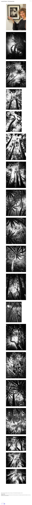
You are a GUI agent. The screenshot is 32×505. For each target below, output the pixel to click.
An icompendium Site (3, 502)
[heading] (7, 1)
